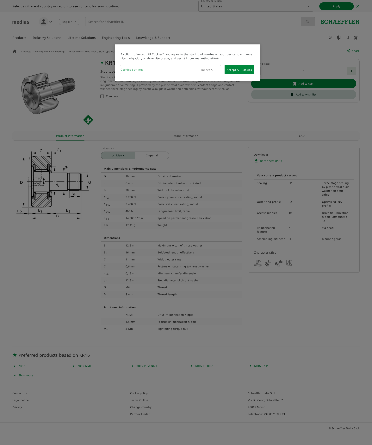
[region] (187, 62)
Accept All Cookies (239, 70)
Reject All (207, 70)
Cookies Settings (132, 69)
